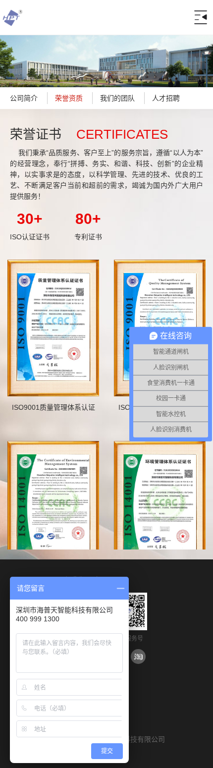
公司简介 (24, 98)
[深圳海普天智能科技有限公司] (12, 27)
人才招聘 (166, 98)
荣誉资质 (69, 98)
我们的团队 (117, 98)
